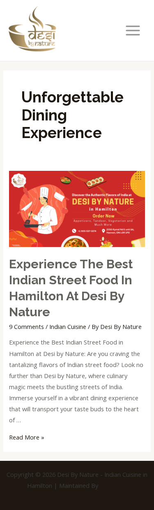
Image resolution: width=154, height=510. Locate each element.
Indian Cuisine (67, 326)
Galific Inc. (113, 485)
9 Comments (26, 326)
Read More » (26, 437)
